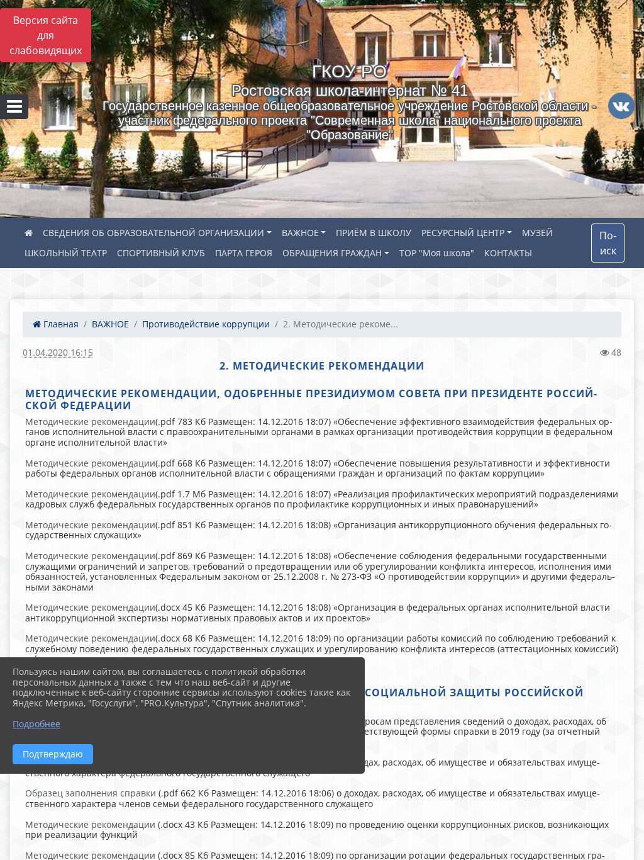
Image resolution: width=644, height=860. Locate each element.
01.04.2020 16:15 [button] (58, 352)
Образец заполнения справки (90, 793)
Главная (60, 324)
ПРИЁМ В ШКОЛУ (373, 233)
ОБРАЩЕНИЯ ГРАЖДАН (332, 253)
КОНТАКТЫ (508, 253)
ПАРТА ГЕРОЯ (243, 253)
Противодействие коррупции (206, 324)
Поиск (607, 243)
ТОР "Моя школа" (436, 253)
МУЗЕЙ (537, 233)
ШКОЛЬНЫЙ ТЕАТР (66, 253)
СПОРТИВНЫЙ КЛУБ (161, 253)
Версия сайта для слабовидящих (45, 35)
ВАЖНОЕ (300, 233)
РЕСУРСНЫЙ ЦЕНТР (462, 233)
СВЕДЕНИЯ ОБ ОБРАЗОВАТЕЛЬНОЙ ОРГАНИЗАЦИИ (153, 233)
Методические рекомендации (90, 421)
